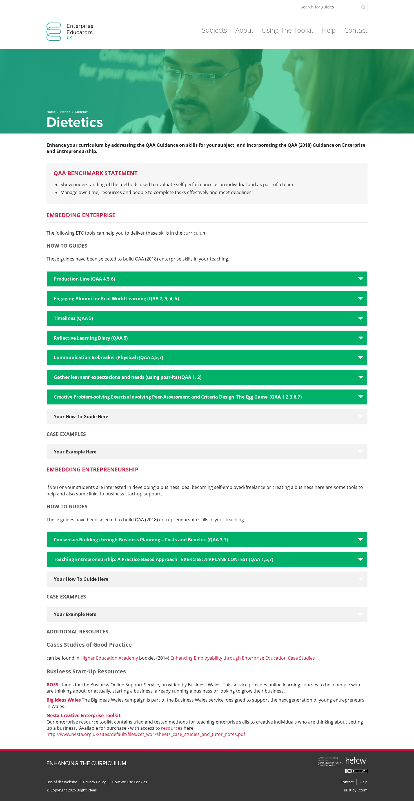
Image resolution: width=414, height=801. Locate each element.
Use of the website (61, 782)
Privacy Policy (94, 782)
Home (51, 112)
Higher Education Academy (110, 658)
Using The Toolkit (287, 30)
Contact (356, 30)
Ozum (362, 790)
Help (329, 30)
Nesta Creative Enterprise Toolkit (83, 715)
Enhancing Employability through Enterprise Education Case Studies (242, 658)
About (244, 30)
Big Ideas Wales (63, 700)
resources (171, 728)
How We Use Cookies (129, 782)
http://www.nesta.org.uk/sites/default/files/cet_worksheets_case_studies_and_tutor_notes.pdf (145, 734)
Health (65, 112)
